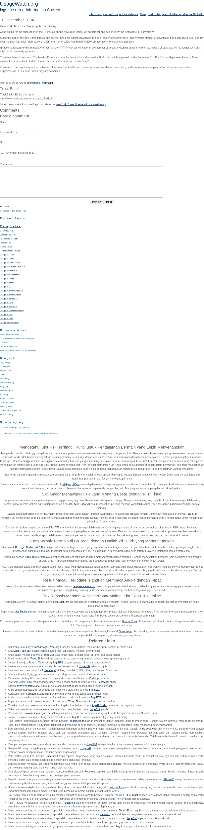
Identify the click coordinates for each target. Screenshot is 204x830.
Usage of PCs (6, 303)
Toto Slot (191, 513)
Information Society (9, 239)
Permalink (48, 82)
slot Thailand (22, 611)
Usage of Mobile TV (9, 299)
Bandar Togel (129, 621)
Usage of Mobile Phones (11, 291)
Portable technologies (10, 251)
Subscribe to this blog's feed (13, 211)
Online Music (6, 247)
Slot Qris (64, 601)
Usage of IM (5, 287)
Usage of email (7, 283)
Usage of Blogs (7, 279)
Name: (4, 122)
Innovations (33, 82)
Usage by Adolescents (10, 263)
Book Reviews (6, 231)
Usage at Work (7, 259)
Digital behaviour (7, 235)
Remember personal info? (19, 152)
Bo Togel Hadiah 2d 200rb (30, 547)
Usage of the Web (8, 307)
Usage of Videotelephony (12, 311)
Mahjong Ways (71, 484)
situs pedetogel (148, 728)
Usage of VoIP (6, 315)
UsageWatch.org (19, 4)
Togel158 (49, 654)
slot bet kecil (116, 787)
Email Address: (9, 132)
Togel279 (96, 697)
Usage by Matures (8, 271)
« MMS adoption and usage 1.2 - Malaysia (113, 14)
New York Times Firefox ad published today (81, 104)
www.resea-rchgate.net (38, 713)
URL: (3, 142)
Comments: (6, 164)
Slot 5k (76, 474)
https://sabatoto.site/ (28, 685)
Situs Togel (125, 631)
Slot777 (55, 527)
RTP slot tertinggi (20, 461)
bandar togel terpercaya (47, 646)
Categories (10, 226)
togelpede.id (77, 720)
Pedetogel (50, 670)
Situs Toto (31, 556)
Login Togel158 (22, 650)
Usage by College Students (12, 267)
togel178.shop (100, 705)
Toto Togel (108, 822)
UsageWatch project (9, 323)
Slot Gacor (80, 503)
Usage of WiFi (6, 319)
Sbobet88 (168, 779)
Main (143, 14)
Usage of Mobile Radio (10, 295)
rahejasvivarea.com (84, 586)
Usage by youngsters (10, 275)
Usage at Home (7, 255)
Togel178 (77, 717)
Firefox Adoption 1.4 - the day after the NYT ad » (176, 14)
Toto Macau (77, 566)
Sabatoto (94, 689)
